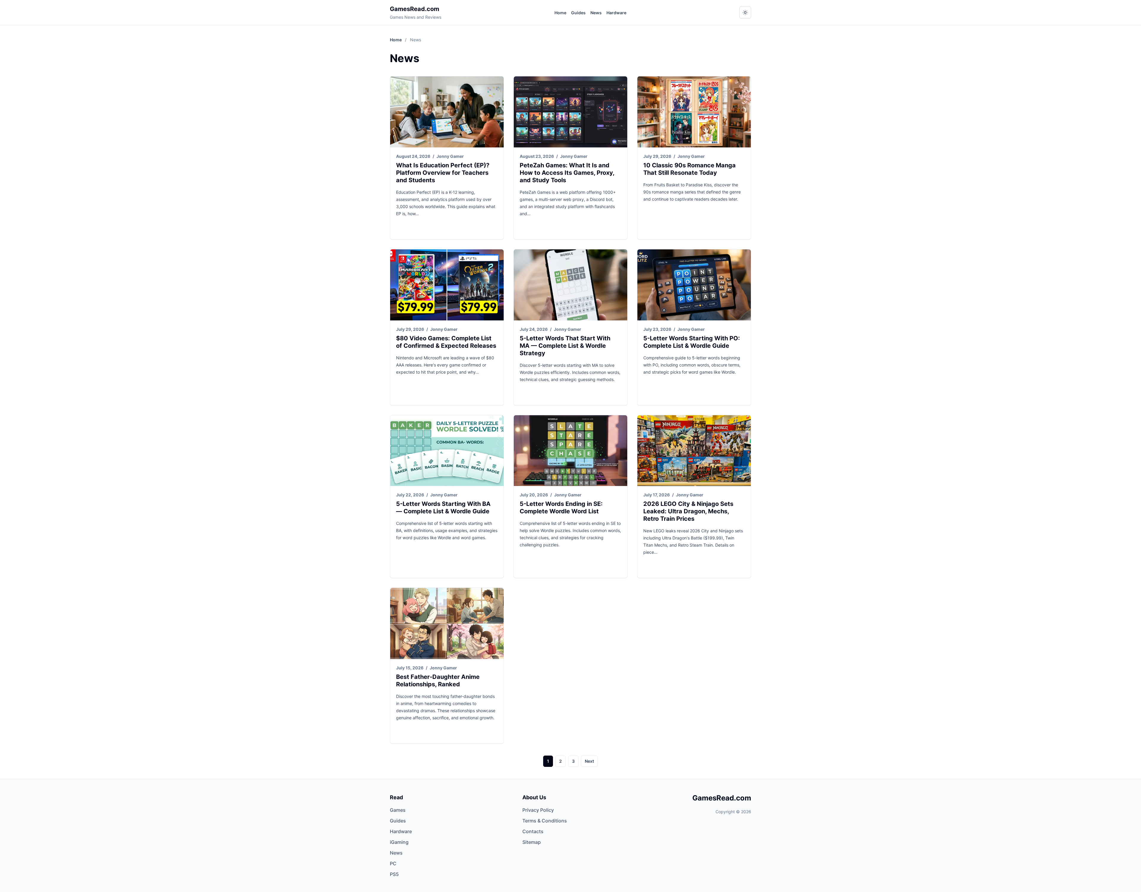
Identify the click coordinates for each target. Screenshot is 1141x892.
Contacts (532, 831)
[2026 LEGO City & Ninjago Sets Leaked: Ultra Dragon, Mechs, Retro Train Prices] (694, 450)
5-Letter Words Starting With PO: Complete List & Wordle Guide (691, 342)
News (596, 12)
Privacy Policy (538, 810)
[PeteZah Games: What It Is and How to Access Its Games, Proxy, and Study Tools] (570, 111)
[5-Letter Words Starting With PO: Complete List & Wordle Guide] (694, 284)
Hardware (616, 12)
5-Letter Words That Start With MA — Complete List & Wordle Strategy (565, 346)
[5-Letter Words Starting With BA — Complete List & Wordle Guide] (447, 450)
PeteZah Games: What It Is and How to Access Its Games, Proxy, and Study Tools (567, 173)
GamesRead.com (414, 8)
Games (398, 810)
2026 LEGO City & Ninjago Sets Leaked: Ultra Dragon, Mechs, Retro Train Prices (688, 511)
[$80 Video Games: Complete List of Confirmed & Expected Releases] (447, 284)
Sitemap (531, 842)
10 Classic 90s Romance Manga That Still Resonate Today (689, 169)
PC (393, 863)
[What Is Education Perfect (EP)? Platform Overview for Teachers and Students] (447, 111)
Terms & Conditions (544, 821)
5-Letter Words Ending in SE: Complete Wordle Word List (561, 507)
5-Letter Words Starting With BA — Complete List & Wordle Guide (443, 507)
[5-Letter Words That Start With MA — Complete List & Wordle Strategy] (570, 284)
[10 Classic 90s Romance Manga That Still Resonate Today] (694, 111)
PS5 (394, 874)
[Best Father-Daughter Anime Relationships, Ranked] (447, 623)
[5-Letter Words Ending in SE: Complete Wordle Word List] (570, 450)
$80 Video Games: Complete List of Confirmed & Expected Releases (446, 342)
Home (560, 12)
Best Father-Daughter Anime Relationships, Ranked (438, 680)
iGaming (399, 842)
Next (589, 761)
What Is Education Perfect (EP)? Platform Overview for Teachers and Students (442, 173)
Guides (578, 12)
